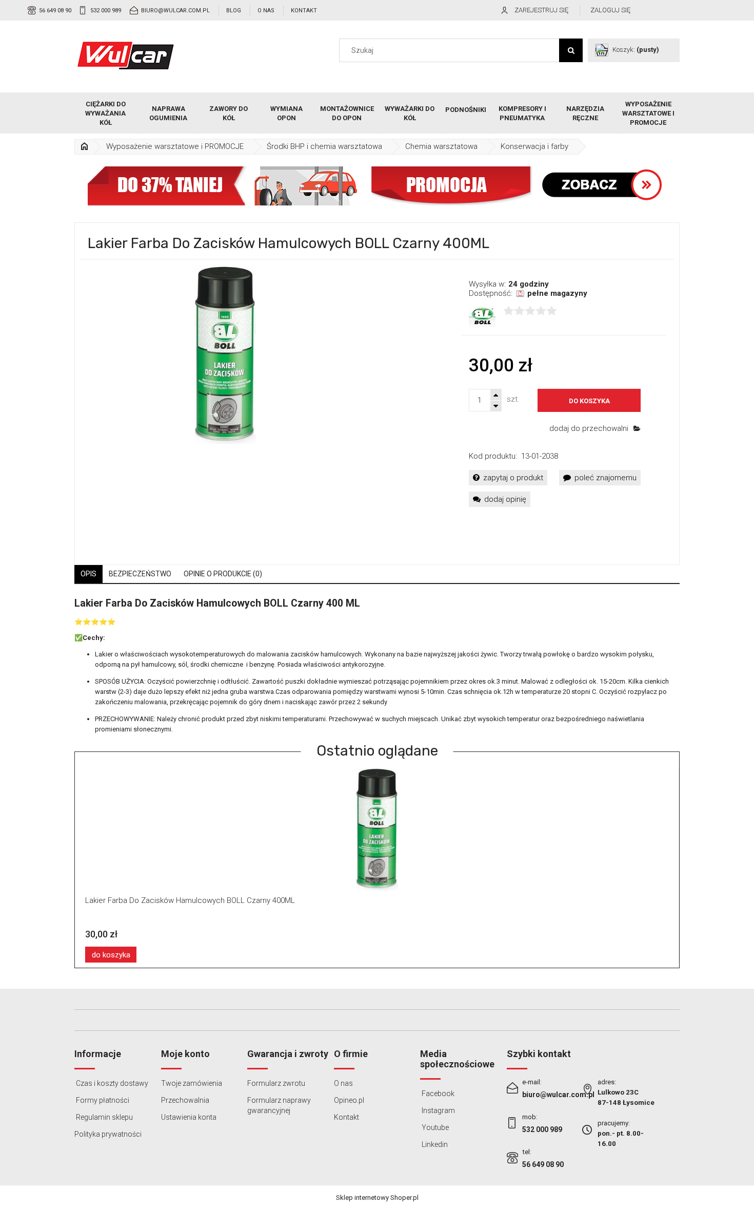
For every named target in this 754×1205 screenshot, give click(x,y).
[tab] (88, 574)
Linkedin (434, 1144)
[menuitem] (105, 113)
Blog (233, 10)
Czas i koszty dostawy (111, 1083)
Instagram (437, 1110)
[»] (84, 146)
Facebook (437, 1093)
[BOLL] (482, 316)
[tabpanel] (377, 666)
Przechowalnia (185, 1100)
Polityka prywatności (108, 1134)
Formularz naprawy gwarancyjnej (279, 1105)
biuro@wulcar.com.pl (175, 10)
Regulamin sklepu (103, 1117)
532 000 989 (105, 10)
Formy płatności (101, 1100)
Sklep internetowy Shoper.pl (377, 1197)
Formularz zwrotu (276, 1083)
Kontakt (304, 10)
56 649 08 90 (55, 10)
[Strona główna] (125, 55)
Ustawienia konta (188, 1117)
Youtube (434, 1127)
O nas (265, 10)
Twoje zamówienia (191, 1083)
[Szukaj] (571, 50)
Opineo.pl (349, 1100)
